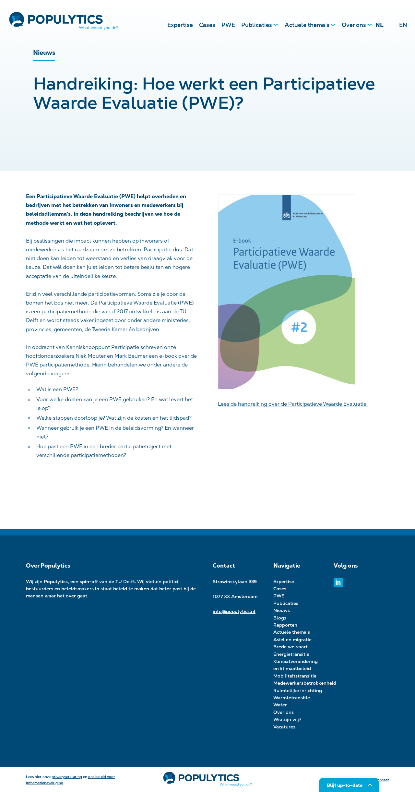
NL (379, 25)
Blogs (279, 618)
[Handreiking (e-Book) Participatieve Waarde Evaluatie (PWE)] (303, 293)
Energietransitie (291, 654)
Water (280, 705)
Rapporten (285, 625)
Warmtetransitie (291, 698)
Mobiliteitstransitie (294, 676)
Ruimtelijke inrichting (297, 690)
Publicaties (256, 25)
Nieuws (281, 610)
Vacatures (284, 727)
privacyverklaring (67, 776)
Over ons (354, 25)
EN (403, 25)
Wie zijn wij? (287, 719)
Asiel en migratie (292, 639)
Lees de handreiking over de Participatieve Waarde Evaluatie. (293, 404)
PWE (228, 25)
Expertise (180, 25)
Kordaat (382, 780)
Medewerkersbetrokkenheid (304, 683)
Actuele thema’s (307, 25)
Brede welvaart (290, 647)
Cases (207, 25)
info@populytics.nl (234, 611)
